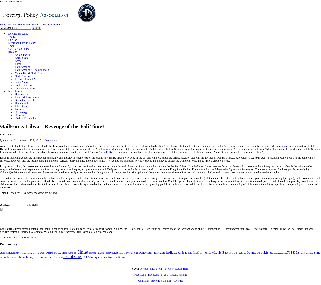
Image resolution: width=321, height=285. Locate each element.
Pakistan (267, 252)
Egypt (115, 252)
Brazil (64, 253)
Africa (18, 253)
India (170, 252)
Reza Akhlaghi (279, 253)
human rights (156, 252)
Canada (72, 252)
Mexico (208, 253)
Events (164, 274)
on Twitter (28, 24)
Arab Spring (27, 253)
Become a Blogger (161, 280)
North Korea (241, 253)
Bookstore (153, 274)
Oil (258, 252)
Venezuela (112, 257)
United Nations (56, 257)
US (84, 257)
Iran (177, 252)
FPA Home (140, 274)
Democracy (105, 252)
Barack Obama (46, 252)
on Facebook (52, 24)
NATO (232, 252)
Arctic (35, 253)
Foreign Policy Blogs (151, 268)
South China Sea (305, 253)
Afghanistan (7, 252)
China (82, 252)
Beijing (57, 253)
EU (127, 253)
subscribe (8, 24)
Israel (196, 252)
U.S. (36, 257)
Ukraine (43, 257)
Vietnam (121, 257)
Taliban (3, 257)
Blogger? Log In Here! (177, 268)
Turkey (30, 257)
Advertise (178, 280)
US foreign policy (96, 257)
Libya (202, 253)
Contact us (143, 280)
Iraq (185, 252)
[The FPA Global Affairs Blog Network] (48, 22)
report (285, 146)
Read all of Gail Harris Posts (22, 237)
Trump (22, 257)
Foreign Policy (138, 252)
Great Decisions (178, 274)
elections (122, 253)
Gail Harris (9, 140)
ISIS (190, 253)
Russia (291, 252)
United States (72, 257)
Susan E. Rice (106, 152)
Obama (251, 252)
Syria (317, 252)
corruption (94, 253)
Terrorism (12, 257)
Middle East (220, 252)
